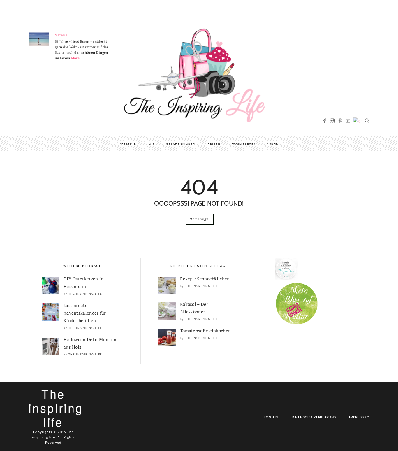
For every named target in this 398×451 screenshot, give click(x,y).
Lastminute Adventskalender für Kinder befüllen (85, 312)
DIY (152, 143)
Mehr (273, 143)
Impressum (359, 417)
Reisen (214, 143)
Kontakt (271, 417)
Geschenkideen (180, 143)
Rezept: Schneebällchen (205, 279)
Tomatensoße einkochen (205, 331)
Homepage (199, 219)
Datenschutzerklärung (314, 417)
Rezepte (128, 143)
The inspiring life (85, 294)
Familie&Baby (244, 143)
